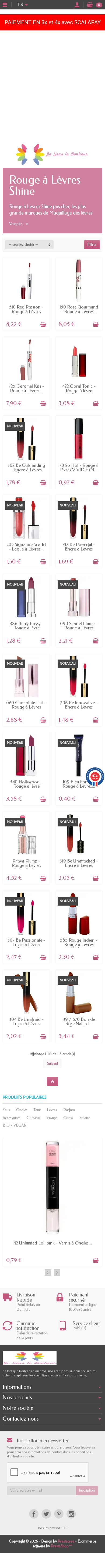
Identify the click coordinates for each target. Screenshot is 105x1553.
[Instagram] (71, 1514)
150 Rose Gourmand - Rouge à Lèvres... (79, 309)
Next (57, 1272)
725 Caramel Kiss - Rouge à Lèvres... (26, 388)
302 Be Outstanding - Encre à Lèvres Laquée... (26, 470)
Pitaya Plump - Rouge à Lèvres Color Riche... (26, 865)
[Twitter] (46, 1514)
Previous (48, 1272)
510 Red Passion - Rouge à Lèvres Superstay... (26, 311)
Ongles (21, 1110)
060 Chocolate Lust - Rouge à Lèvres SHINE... (26, 707)
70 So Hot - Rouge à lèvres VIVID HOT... (79, 467)
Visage (52, 1118)
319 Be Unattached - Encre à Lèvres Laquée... (79, 865)
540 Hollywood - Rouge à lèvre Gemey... (26, 786)
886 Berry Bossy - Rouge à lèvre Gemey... (26, 628)
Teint (37, 1110)
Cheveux (33, 1118)
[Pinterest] (59, 1514)
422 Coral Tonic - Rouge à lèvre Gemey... (79, 391)
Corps (68, 1118)
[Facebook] (33, 1514)
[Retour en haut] (52, 1081)
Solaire (84, 1118)
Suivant (52, 1063)
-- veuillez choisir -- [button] (23, 244)
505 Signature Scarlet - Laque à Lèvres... (26, 547)
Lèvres (52, 1110)
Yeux (6, 1110)
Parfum (69, 1110)
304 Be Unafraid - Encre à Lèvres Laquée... (26, 1024)
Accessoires (11, 1118)
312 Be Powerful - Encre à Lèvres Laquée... (78, 549)
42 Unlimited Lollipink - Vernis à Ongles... (52, 1243)
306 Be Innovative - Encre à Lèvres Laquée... (79, 707)
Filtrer (92, 244)
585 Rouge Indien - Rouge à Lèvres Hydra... (78, 945)
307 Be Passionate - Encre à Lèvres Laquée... (26, 945)
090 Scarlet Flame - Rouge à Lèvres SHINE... (78, 628)
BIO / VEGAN (14, 1125)
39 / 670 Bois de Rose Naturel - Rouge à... (79, 1024)
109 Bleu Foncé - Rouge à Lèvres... (78, 784)
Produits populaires (25, 1097)
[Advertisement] (52, 85)
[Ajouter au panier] (43, 324)
